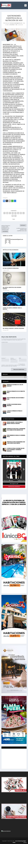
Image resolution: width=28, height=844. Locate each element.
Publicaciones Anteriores (14, 486)
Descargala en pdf (14, 483)
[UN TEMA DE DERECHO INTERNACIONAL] (14, 259)
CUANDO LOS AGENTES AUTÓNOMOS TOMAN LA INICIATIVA (12, 308)
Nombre (3, 358)
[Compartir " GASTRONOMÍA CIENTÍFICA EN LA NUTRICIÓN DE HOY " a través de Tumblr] (12, 213)
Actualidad (12, 24)
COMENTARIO (4, 342)
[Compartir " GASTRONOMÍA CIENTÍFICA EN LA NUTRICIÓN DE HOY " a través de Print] (15, 215)
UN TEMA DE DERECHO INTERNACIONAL (11, 268)
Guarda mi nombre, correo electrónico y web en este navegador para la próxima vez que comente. (13, 365)
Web (20, 358)
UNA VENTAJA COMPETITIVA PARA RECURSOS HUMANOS (12, 288)
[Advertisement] (13, 758)
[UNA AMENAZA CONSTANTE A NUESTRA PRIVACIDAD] (14, 319)
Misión (25, 842)
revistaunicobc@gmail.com (16, 23)
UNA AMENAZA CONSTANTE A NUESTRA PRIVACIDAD (13, 328)
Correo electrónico (13, 359)
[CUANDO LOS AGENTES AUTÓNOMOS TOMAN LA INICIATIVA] (14, 299)
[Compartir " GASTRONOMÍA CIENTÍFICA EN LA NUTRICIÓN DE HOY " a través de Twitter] (7, 213)
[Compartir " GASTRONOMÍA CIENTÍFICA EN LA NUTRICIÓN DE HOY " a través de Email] (12, 215)
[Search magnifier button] (25, 377)
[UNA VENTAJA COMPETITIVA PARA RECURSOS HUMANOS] (14, 278)
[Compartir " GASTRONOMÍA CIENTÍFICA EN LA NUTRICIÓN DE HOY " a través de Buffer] (20, 213)
